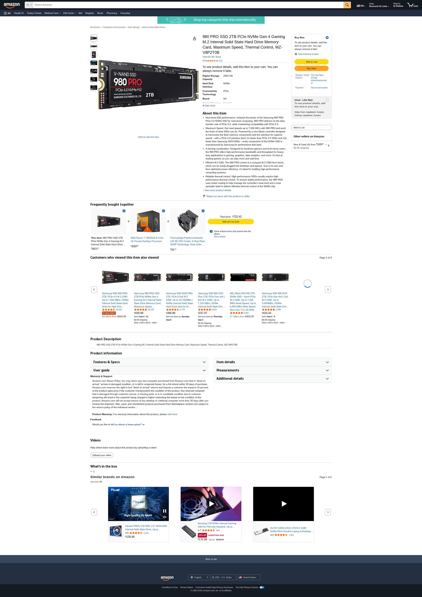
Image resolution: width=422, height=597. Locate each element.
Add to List (298, 127)
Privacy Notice (186, 587)
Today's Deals (34, 13)
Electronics (95, 27)
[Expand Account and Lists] (388, 6)
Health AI (19, 13)
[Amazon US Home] (167, 578)
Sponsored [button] (94, 482)
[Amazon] (12, 5)
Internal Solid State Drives (153, 27)
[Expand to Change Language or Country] (364, 6)
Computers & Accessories (114, 27)
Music (100, 13)
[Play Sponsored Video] (211, 503)
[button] (7, 13)
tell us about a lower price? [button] (126, 424)
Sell (80, 13)
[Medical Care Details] (60, 13)
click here (172, 414)
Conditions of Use (170, 587)
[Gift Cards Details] (75, 13)
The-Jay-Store (317, 75)
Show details (220, 236)
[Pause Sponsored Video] (164, 511)
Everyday (125, 13)
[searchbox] (188, 5)
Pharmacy (112, 13)
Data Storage (134, 27)
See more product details (218, 190)
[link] (148, 221)
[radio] (93, 38)
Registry (89, 13)
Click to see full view (148, 137)
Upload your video (101, 455)
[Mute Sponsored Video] (164, 517)
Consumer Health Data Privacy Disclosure (214, 587)
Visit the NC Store (212, 56)
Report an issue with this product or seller (228, 196)
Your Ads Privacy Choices (247, 587)
